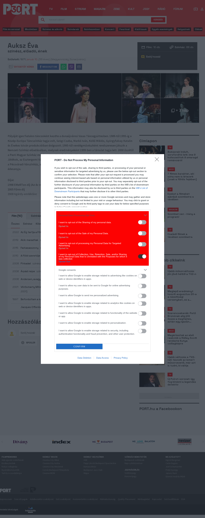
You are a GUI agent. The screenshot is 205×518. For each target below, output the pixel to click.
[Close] (158, 160)
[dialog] (102, 259)
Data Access (102, 358)
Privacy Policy (121, 358)
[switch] (142, 222)
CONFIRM (79, 346)
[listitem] (102, 215)
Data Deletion (84, 358)
